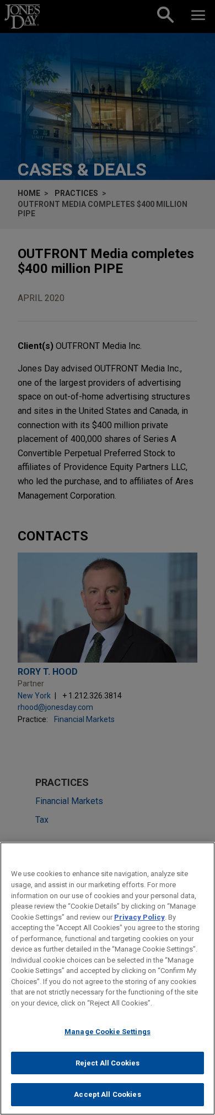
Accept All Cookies (107, 1094)
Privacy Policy (139, 917)
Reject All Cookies (107, 1063)
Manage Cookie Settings (107, 1031)
